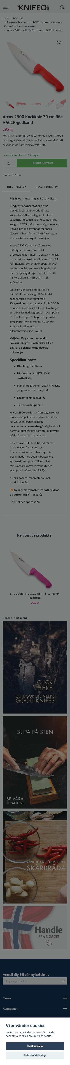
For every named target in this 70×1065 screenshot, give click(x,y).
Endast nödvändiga (35, 1055)
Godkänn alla (35, 1046)
